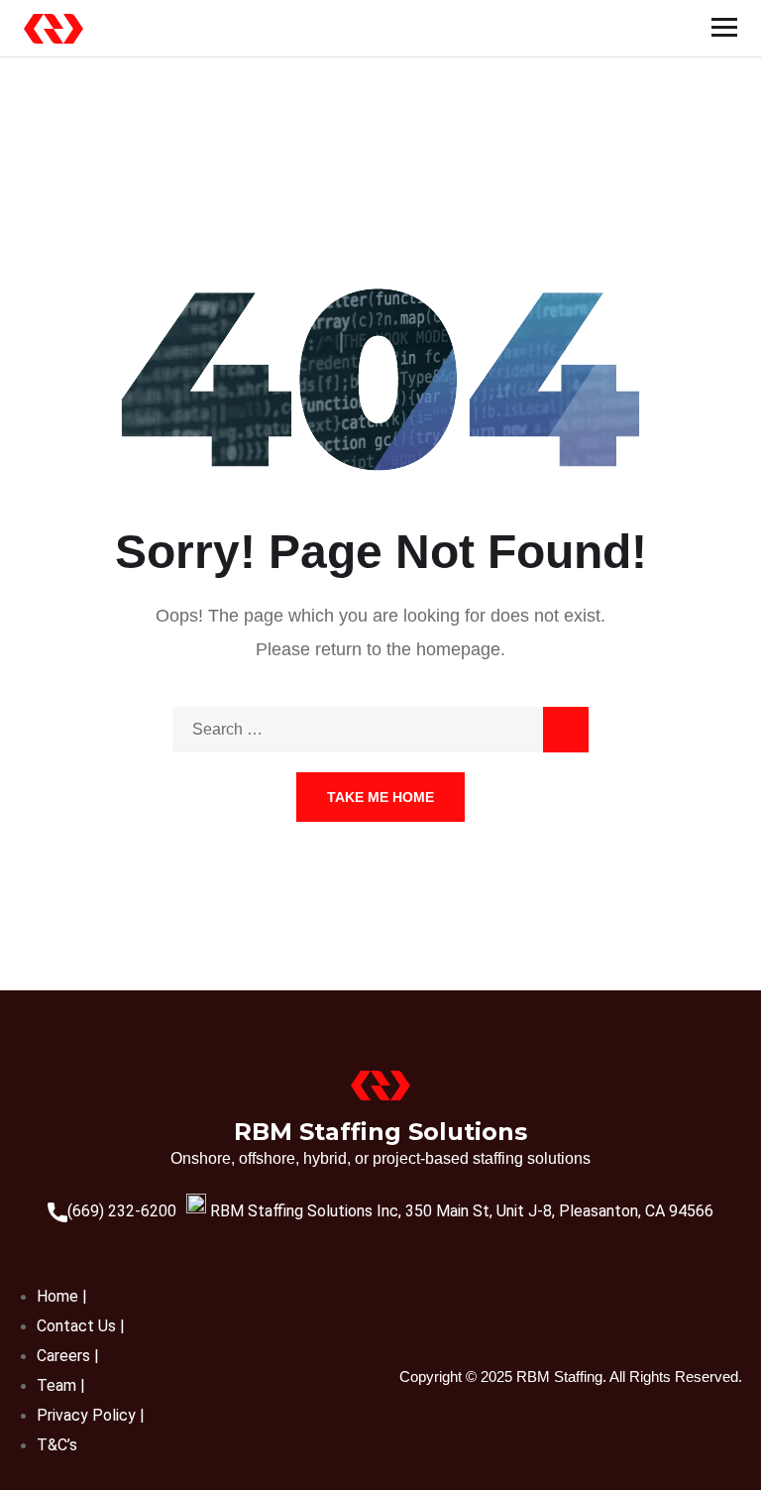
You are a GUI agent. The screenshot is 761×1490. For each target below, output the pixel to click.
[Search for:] (380, 729)
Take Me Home (380, 797)
